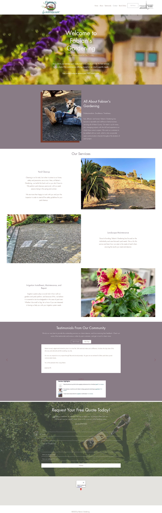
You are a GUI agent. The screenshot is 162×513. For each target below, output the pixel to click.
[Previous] (7, 360)
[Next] (155, 360)
